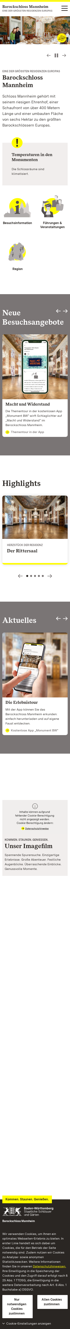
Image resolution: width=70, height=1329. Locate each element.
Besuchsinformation (17, 223)
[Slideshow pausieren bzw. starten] (56, 55)
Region (17, 269)
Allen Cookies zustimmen (52, 1302)
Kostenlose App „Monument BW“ (34, 730)
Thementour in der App (27, 432)
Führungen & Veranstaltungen (52, 225)
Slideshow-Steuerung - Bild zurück (48, 55)
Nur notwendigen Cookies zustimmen (16, 1306)
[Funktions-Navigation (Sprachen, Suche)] (64, 8)
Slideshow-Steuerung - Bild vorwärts (64, 55)
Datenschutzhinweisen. (49, 1266)
